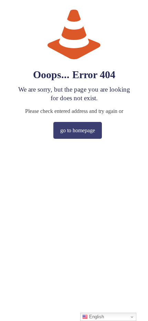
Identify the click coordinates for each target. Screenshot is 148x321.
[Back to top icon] (134, 307)
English (96, 316)
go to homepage (77, 130)
